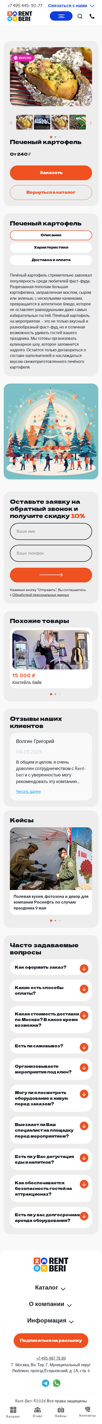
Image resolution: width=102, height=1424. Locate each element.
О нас (37, 1416)
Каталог (13, 1416)
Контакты (87, 1415)
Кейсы (61, 1416)
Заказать (51, 172)
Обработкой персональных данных (40, 595)
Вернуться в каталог (51, 192)
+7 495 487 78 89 (51, 1358)
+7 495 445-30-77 (24, 5)
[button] (11, 123)
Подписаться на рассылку (51, 1340)
